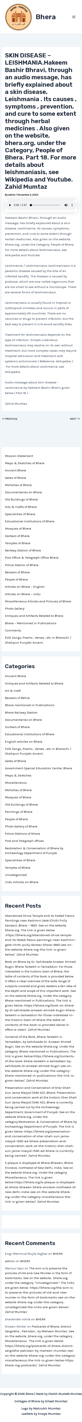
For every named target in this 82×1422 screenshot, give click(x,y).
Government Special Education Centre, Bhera (38, 768)
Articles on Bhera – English (25, 586)
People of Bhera (16, 579)
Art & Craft (13, 690)
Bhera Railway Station (21, 712)
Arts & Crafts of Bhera (21, 507)
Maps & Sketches (18, 775)
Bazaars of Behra (17, 698)
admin (10, 1261)
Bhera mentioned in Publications (29, 705)
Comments (13, 630)
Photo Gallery (14, 608)
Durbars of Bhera (17, 727)
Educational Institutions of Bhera (29, 521)
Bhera (46, 17)
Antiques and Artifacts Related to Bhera (34, 616)
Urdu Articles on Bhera (21, 882)
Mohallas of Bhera (18, 485)
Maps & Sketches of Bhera (24, 463)
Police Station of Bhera (22, 565)
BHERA (58, 1253)
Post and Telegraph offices (24, 841)
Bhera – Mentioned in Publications (30, 623)
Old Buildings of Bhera (21, 499)
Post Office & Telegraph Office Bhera (32, 557)
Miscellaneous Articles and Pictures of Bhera (38, 601)
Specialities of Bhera (20, 514)
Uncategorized (16, 875)
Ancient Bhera (15, 470)
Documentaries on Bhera (23, 492)
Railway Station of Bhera (23, 550)
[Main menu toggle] (74, 17)
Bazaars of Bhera (17, 572)
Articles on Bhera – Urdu (23, 594)
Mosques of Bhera (18, 528)
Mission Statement (19, 456)
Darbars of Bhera (17, 536)
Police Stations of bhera (22, 833)
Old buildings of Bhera (21, 804)
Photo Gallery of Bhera (21, 826)
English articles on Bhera (23, 741)
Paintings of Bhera (18, 812)
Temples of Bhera (17, 543)
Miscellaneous (16, 782)
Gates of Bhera (15, 478)
